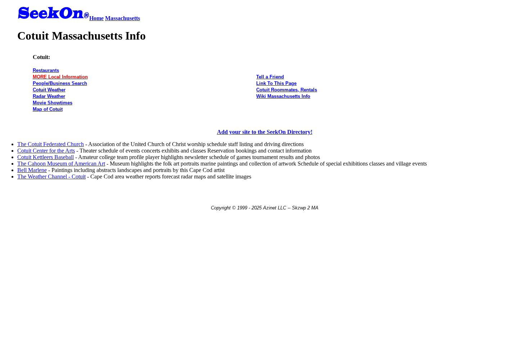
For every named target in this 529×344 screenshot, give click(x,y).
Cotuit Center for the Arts (46, 151)
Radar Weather (49, 96)
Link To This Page (276, 83)
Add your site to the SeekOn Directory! (264, 132)
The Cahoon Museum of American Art (61, 163)
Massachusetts (122, 18)
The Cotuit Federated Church (50, 144)
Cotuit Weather (49, 89)
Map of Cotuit (48, 109)
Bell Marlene (32, 170)
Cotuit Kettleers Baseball (45, 157)
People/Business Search (60, 83)
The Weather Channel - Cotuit (51, 176)
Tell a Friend (270, 77)
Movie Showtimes (52, 102)
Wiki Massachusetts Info (283, 96)
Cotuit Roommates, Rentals (286, 89)
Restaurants (46, 70)
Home (96, 18)
